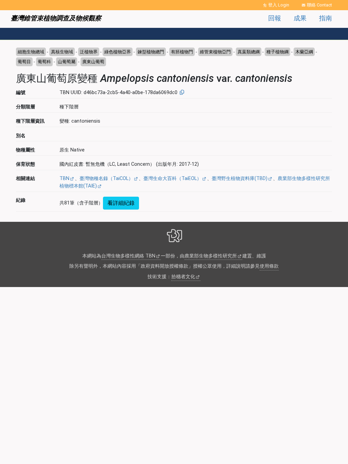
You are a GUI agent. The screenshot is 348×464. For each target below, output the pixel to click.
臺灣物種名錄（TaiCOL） (106, 178)
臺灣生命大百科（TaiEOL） (172, 178)
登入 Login (278, 4)
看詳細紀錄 (121, 203)
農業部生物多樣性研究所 (211, 256)
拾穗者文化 (183, 277)
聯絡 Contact (319, 4)
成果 (300, 18)
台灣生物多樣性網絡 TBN (128, 256)
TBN (64, 178)
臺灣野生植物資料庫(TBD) (239, 178)
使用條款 (269, 266)
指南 (325, 18)
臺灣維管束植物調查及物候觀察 (56, 18)
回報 (274, 18)
